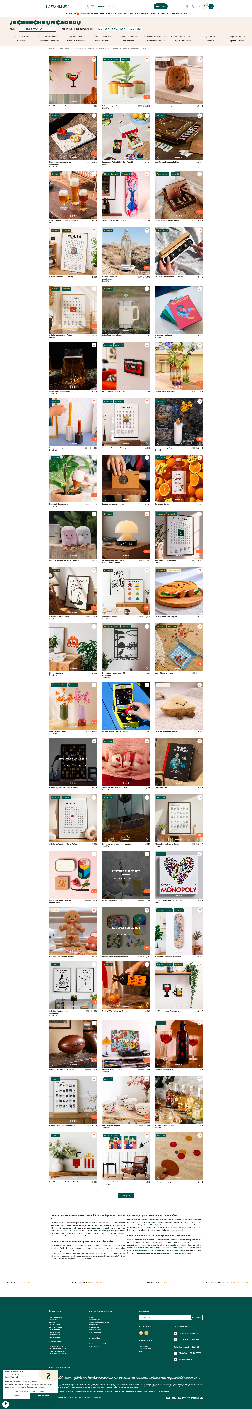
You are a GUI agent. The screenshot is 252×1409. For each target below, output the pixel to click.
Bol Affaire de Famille (111, 1125)
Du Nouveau (53, 1320)
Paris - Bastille (143, 1346)
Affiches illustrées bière (59, 617)
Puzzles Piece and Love (112, 1069)
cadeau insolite (135, 1377)
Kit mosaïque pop (56, 673)
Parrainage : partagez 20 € (97, 1344)
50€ (144, 1225)
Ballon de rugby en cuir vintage (62, 1069)
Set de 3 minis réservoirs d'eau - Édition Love (115, 789)
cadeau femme (123, 1377)
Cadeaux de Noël (163, 1391)
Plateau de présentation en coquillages (60, 163)
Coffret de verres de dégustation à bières (63, 222)
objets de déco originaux (164, 1384)
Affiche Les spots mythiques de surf (62, 1127)
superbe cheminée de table (181, 1245)
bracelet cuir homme (129, 1384)
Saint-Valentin (192, 1386)
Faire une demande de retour (189, 1339)
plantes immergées (64, 1231)
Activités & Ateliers (174, 13)
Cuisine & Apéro (133, 13)
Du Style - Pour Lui (55, 1324)
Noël (158, 1386)
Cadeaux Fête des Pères (112, 1391)
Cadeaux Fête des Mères (95, 1391)
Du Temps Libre (54, 1329)
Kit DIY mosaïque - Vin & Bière (167, 1011)
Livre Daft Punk (161, 788)
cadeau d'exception (149, 1377)
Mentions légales (73, 1397)
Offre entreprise (94, 1327)
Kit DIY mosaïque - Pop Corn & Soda (64, 1182)
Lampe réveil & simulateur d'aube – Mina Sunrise (113, 562)
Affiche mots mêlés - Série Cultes (63, 844)
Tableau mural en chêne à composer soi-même (117, 1183)
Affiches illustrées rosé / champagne (59, 1012)
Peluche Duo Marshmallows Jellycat (64, 560)
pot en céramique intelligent (75, 1384)
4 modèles (106, 677)
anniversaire (184, 1386)
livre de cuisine (155, 1250)
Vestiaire (144, 13)
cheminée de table (58, 1384)
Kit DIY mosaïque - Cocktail (60, 106)
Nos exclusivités (119, 13)
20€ (139, 1225)
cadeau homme (106, 1377)
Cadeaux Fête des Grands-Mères (75, 1391)
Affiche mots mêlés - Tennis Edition (60, 336)
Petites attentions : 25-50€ (57, 1349)
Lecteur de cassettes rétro (113, 504)
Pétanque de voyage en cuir (166, 1182)
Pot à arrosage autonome (112, 106)
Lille (140, 1351)
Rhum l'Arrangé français (164, 1125)
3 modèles (106, 108)
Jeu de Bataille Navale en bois (167, 220)
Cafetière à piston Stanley (112, 335)
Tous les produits (54, 1337)
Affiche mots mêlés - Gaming (61, 277)
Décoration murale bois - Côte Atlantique (114, 674)
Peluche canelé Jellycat (165, 106)
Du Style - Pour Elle (55, 1327)
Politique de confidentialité (93, 1397)
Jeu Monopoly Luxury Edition (167, 162)
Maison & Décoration (157, 13)
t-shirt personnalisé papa (95, 1384)
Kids (185, 13)
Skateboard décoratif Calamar (114, 220)
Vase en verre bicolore (58, 731)
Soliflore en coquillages (164, 448)
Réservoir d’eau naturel (58, 504)
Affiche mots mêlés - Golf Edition (165, 562)
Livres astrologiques (163, 335)
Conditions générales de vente (99, 1322)
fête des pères (164, 1386)
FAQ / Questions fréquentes (189, 1333)
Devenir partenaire (95, 1332)
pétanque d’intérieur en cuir (70, 1233)
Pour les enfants (54, 1332)
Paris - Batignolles (145, 1348)
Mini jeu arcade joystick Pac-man (115, 731)
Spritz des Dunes (162, 504)
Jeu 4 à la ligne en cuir (164, 673)
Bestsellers (95, 13)
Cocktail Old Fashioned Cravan (114, 1011)
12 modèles (159, 337)
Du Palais (52, 1322)
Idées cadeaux (106, 13)
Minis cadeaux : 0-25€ (56, 1346)
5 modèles (53, 506)
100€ (151, 1225)
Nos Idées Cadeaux (55, 1317)
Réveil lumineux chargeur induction (116, 844)
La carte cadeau (94, 1346)
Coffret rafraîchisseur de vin (113, 900)
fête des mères (174, 1386)
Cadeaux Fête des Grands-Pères (131, 1391)
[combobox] (35, 28)
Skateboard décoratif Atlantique (168, 957)
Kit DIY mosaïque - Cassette (113, 391)
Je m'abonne (196, 1317)
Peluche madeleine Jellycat (166, 731)
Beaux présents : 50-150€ (57, 1351)
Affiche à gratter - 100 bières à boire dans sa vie (63, 789)
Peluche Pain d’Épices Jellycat (61, 957)
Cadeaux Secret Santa (150, 1391)
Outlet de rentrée (69, 13)
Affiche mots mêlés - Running (114, 448)
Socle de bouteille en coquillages (111, 278)
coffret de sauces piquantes (104, 1231)
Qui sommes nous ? (95, 1320)
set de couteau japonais (175, 1250)
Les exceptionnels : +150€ (57, 1354)
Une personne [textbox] (34, 29)
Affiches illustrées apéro (112, 617)
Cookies (81, 1397)
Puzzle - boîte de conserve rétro (115, 957)
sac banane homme (146, 1384)
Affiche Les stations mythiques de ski (167, 845)
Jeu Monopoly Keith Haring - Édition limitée (169, 902)
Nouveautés (85, 13)
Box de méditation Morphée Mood (169, 277)
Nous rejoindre (93, 1324)
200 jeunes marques (103, 1379)
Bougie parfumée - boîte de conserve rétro (60, 902)
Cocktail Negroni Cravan (165, 1069)
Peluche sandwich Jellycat (166, 617)
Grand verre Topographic (59, 391)
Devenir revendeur (95, 1329)
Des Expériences (54, 1334)
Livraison (91, 1317)
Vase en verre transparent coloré (165, 393)
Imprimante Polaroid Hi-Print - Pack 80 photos (117, 163)
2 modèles (53, 166)
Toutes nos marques (56, 1342)
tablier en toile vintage (138, 1250)
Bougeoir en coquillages (59, 448)
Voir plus (126, 1196)
